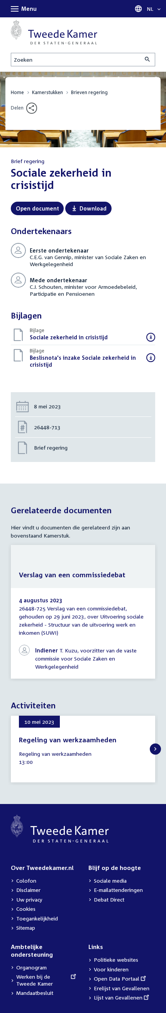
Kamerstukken (47, 92)
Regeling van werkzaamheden (68, 740)
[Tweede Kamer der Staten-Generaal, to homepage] (54, 32)
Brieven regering (89, 92)
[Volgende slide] (155, 749)
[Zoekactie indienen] (148, 59)
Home (17, 92)
